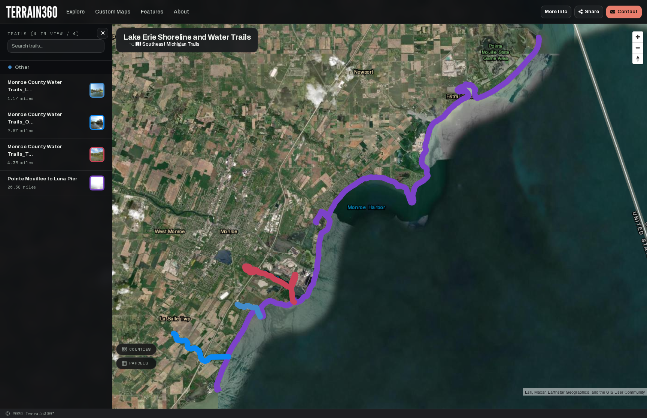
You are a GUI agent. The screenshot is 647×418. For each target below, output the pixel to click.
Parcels (138, 363)
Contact (627, 11)
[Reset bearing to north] (637, 58)
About (181, 12)
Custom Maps (112, 12)
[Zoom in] (637, 36)
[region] (323, 204)
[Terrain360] (31, 12)
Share (592, 11)
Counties (140, 349)
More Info (556, 11)
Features (152, 12)
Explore (75, 12)
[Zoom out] (637, 47)
